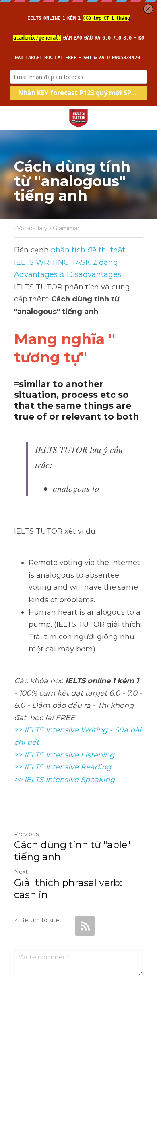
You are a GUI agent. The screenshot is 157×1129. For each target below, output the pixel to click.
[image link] (78, 117)
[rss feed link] (85, 926)
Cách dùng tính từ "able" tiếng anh (72, 851)
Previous (26, 834)
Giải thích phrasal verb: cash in (68, 888)
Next (21, 871)
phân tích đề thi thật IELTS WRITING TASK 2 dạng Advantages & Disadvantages (70, 262)
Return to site (39, 920)
